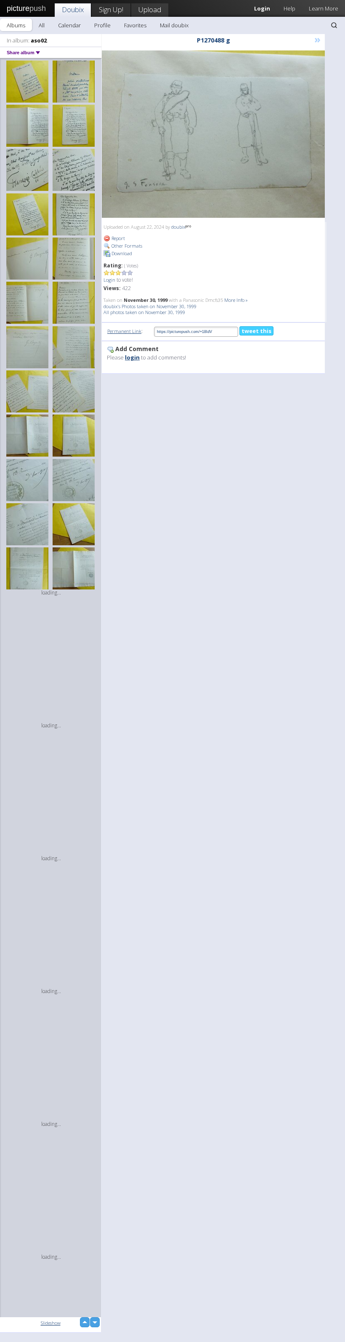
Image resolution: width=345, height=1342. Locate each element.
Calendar (69, 25)
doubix (178, 227)
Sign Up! (111, 9)
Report (117, 238)
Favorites (135, 25)
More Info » (236, 300)
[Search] (334, 25)
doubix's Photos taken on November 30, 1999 (150, 306)
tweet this (256, 331)
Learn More (323, 8)
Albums (16, 25)
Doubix (73, 9)
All (42, 25)
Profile (102, 25)
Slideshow (51, 1323)
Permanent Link (124, 331)
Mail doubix (174, 25)
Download (121, 253)
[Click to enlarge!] (213, 134)
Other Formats (126, 246)
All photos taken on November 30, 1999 (144, 312)
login (132, 357)
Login (109, 280)
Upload (149, 9)
